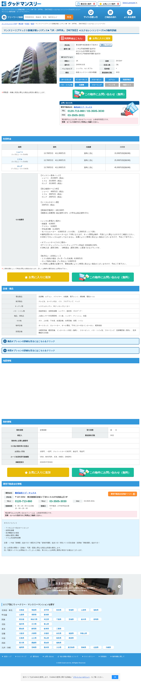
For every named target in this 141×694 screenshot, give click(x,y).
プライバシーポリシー (81, 677)
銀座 (32, 23)
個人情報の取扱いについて (69, 656)
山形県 (83, 610)
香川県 (21, 643)
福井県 (21, 624)
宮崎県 (34, 647)
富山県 (46, 624)
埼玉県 (46, 619)
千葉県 (58, 619)
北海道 (21, 610)
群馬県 (95, 619)
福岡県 (21, 647)
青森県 (34, 610)
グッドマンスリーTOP (9, 23)
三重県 (58, 629)
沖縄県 (108, 647)
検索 (69, 17)
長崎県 (83, 647)
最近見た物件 (88, 3)
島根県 (71, 638)
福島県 (95, 610)
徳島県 (58, 643)
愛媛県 (34, 643)
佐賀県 (95, 647)
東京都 (21, 23)
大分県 (58, 647)
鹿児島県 (71, 647)
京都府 (46, 633)
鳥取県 (58, 638)
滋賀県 (71, 633)
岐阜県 (46, 629)
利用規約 (104, 656)
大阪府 (21, 633)
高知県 (46, 643)
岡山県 (46, 638)
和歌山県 (83, 633)
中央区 (27, 23)
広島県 (21, 638)
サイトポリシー (89, 656)
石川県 (34, 624)
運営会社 (36, 656)
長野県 (34, 615)
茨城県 (71, 619)
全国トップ (7, 656)
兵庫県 (34, 633)
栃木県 (83, 619)
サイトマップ (21, 656)
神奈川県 (34, 619)
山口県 (34, 638)
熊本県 (46, 647)
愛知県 (21, 629)
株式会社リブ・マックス (83, 107)
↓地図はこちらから (106, 45)
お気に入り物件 (111, 3)
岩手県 (46, 610)
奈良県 (58, 633)
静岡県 (34, 629)
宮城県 (71, 610)
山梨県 (21, 615)
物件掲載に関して (118, 656)
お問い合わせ (49, 656)
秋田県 (58, 610)
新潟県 (46, 615)
